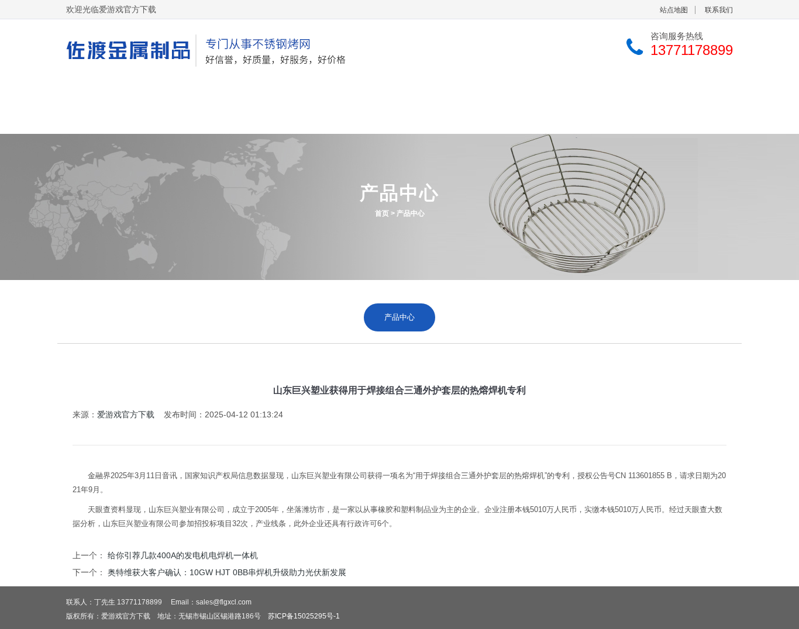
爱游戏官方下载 (125, 414)
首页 (382, 213)
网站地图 (120, 119)
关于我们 (196, 91)
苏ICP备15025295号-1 (304, 616)
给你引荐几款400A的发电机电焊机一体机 (183, 555)
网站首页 (86, 91)
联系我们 (719, 10)
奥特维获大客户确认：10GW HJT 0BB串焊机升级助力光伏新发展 (227, 572)
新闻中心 (526, 91)
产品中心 (306, 91)
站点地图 (674, 10)
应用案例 (416, 91)
